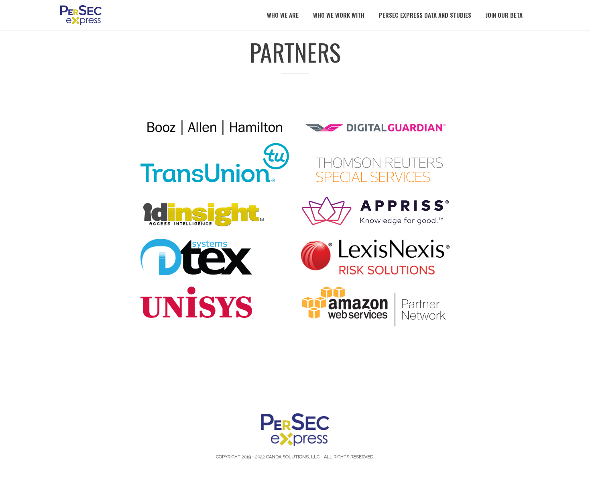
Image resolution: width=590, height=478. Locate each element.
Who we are (283, 14)
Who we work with (338, 14)
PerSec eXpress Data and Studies (425, 14)
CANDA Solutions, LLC (292, 457)
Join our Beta (504, 14)
